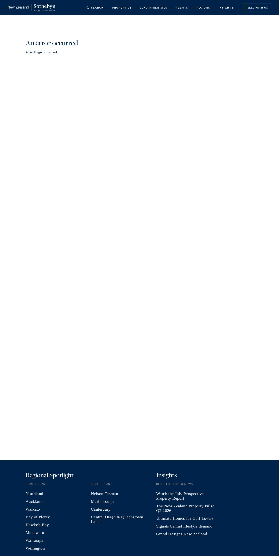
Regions (203, 7)
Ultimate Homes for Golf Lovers (185, 518)
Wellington (35, 548)
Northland (34, 493)
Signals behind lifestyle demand (184, 526)
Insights (225, 7)
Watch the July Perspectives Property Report (181, 496)
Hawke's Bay (37, 525)
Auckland (34, 501)
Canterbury (100, 509)
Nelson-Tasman (104, 493)
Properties (122, 7)
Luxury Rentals (153, 7)
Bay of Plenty (38, 517)
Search (97, 7)
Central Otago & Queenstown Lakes (117, 519)
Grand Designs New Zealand (181, 534)
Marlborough (102, 501)
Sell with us (257, 7)
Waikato (33, 509)
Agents (182, 7)
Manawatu (35, 532)
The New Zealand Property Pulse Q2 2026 (185, 508)
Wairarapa (34, 540)
